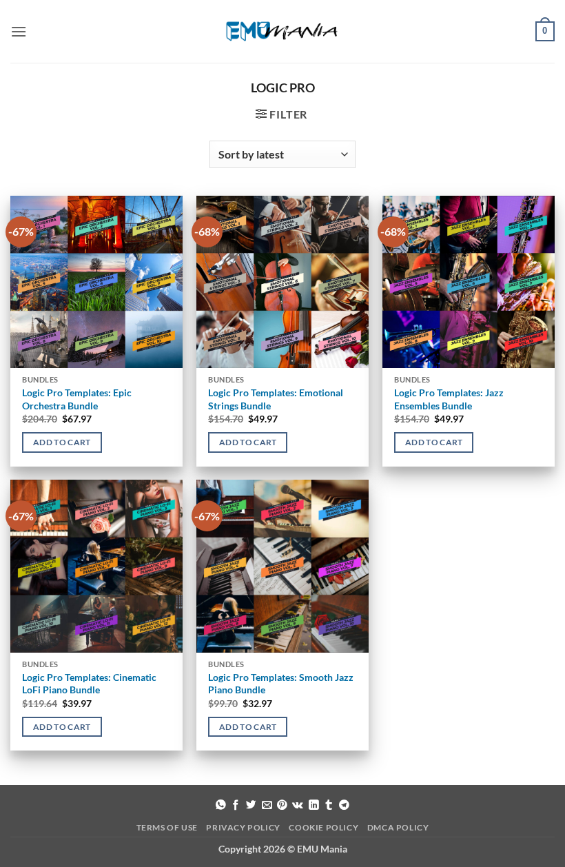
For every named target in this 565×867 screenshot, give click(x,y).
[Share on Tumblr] (329, 805)
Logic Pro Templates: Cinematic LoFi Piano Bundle (89, 683)
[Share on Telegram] (344, 805)
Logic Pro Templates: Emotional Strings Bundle (275, 399)
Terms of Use (167, 827)
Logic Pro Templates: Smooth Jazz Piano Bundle (280, 683)
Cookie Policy (323, 827)
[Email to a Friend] (267, 805)
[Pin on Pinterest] (282, 805)
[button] (18, 31)
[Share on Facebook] (236, 805)
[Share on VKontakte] (297, 805)
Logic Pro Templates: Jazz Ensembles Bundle (449, 399)
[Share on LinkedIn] (314, 805)
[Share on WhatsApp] (221, 805)
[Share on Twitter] (251, 805)
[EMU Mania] (282, 31)
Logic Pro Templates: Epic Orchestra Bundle (77, 399)
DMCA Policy (398, 827)
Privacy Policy (243, 827)
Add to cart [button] (62, 442)
